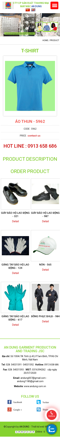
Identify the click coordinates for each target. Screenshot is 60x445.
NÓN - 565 (45, 264)
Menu (54, 5)
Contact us (34, 135)
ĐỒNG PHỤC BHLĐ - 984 (45, 316)
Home (45, 40)
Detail (15, 221)
